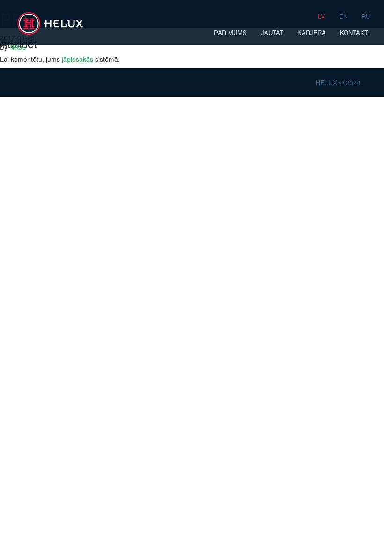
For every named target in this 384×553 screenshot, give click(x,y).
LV (321, 16)
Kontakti (355, 32)
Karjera (311, 32)
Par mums (230, 32)
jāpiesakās (77, 59)
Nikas (17, 47)
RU (366, 16)
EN (343, 16)
